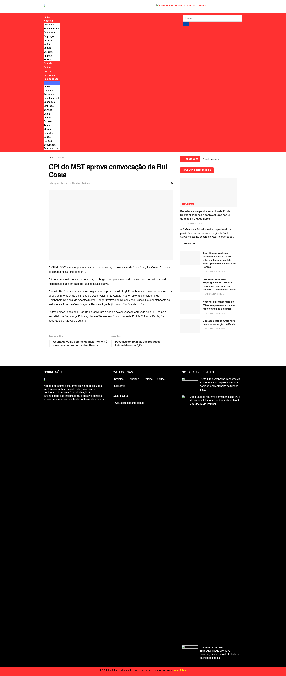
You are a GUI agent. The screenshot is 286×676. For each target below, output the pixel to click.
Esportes (49, 63)
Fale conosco (51, 79)
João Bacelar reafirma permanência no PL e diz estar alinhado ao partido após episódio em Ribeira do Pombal (219, 260)
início (47, 17)
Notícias (48, 20)
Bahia (47, 44)
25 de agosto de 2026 (192, 223)
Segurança (50, 75)
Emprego (49, 36)
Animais (48, 55)
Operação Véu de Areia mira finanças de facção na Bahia (219, 322)
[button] (52, 82)
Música (48, 59)
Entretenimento (52, 28)
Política (48, 71)
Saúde (47, 67)
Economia (49, 32)
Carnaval (48, 51)
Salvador (49, 40)
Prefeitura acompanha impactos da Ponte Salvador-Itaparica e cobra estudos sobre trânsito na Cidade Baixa (205, 215)
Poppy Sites (179, 670)
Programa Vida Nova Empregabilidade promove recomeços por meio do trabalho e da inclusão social (219, 284)
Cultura (47, 48)
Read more (189, 243)
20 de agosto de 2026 (214, 313)
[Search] (186, 24)
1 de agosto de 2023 (58, 183)
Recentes (49, 24)
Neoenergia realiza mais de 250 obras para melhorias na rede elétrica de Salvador (219, 305)
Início (51, 157)
